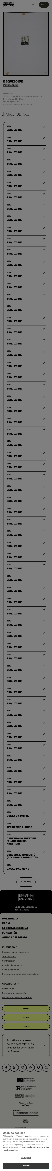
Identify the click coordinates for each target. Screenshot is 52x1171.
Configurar (26, 1158)
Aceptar (26, 1166)
